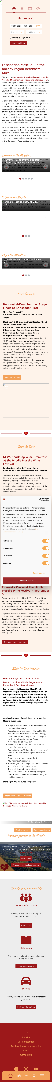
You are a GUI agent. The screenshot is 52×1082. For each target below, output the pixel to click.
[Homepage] (10, 1075)
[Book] (26, 1076)
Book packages (22, 830)
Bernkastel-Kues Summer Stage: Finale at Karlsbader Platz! (25, 306)
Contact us (26, 925)
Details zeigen (39, 573)
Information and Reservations (18, 796)
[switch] (45, 548)
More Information (12, 377)
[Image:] (26, 400)
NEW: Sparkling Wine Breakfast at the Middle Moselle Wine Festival (25, 460)
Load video (26, 858)
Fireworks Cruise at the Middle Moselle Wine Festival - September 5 (25, 590)
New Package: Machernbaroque (21, 678)
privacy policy (26, 852)
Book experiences (42, 830)
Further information (26, 1007)
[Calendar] (19, 1076)
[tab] (14, 8)
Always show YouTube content (26, 865)
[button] (5, 162)
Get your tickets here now (15, 642)
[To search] (34, 1076)
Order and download (26, 966)
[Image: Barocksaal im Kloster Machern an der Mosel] (26, 804)
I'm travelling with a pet (22, 38)
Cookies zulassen (26, 581)
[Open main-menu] (42, 1076)
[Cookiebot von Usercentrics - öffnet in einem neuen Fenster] (38, 499)
